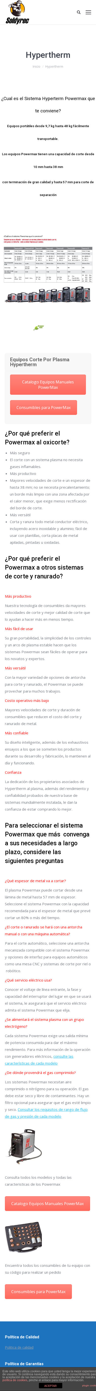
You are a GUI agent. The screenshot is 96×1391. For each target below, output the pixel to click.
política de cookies (14, 1380)
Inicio (36, 66)
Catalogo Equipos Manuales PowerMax (48, 384)
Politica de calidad (19, 1347)
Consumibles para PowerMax (43, 407)
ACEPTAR (50, 1385)
